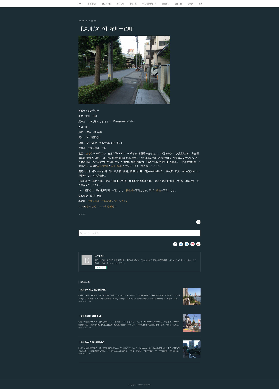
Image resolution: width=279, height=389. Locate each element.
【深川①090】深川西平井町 (91, 342)
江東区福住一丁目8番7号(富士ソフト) (107, 201)
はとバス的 (106, 3)
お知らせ (120, 3)
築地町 (88, 153)
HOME (79, 3)
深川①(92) (81, 214)
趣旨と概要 (92, 3)
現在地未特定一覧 (149, 3)
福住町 (129, 190)
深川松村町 (103, 166)
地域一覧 (133, 3)
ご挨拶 (190, 3)
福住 (158, 190)
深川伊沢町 (117, 166)
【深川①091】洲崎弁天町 (90, 315)
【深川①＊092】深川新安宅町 (92, 289)
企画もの (165, 3)
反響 (200, 3)
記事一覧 (178, 3)
